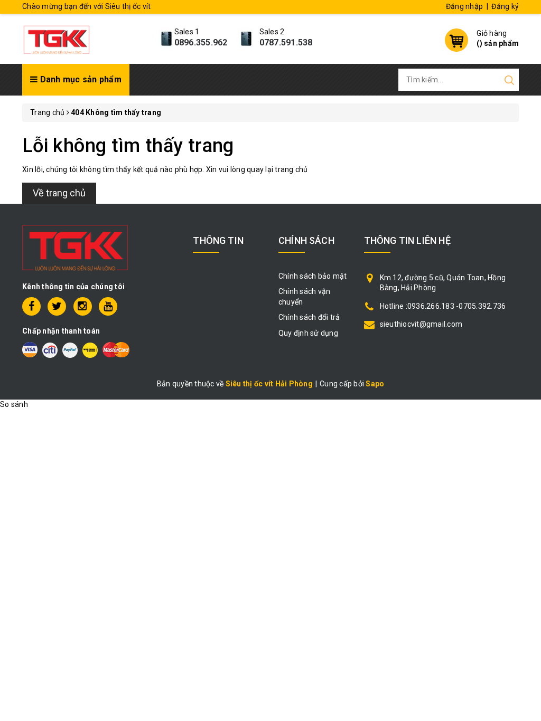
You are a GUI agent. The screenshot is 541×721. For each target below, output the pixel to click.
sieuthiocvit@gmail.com (421, 324)
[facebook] (31, 306)
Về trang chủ (59, 192)
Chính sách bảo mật (312, 276)
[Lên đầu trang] (525, 497)
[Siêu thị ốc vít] (56, 37)
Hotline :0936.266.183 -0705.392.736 (443, 306)
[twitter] (57, 306)
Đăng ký (505, 6)
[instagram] (82, 306)
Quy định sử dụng (308, 333)
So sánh (14, 404)
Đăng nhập (464, 6)
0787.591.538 (286, 42)
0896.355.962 (201, 42)
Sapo (375, 384)
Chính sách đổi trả (309, 317)
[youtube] (108, 306)
